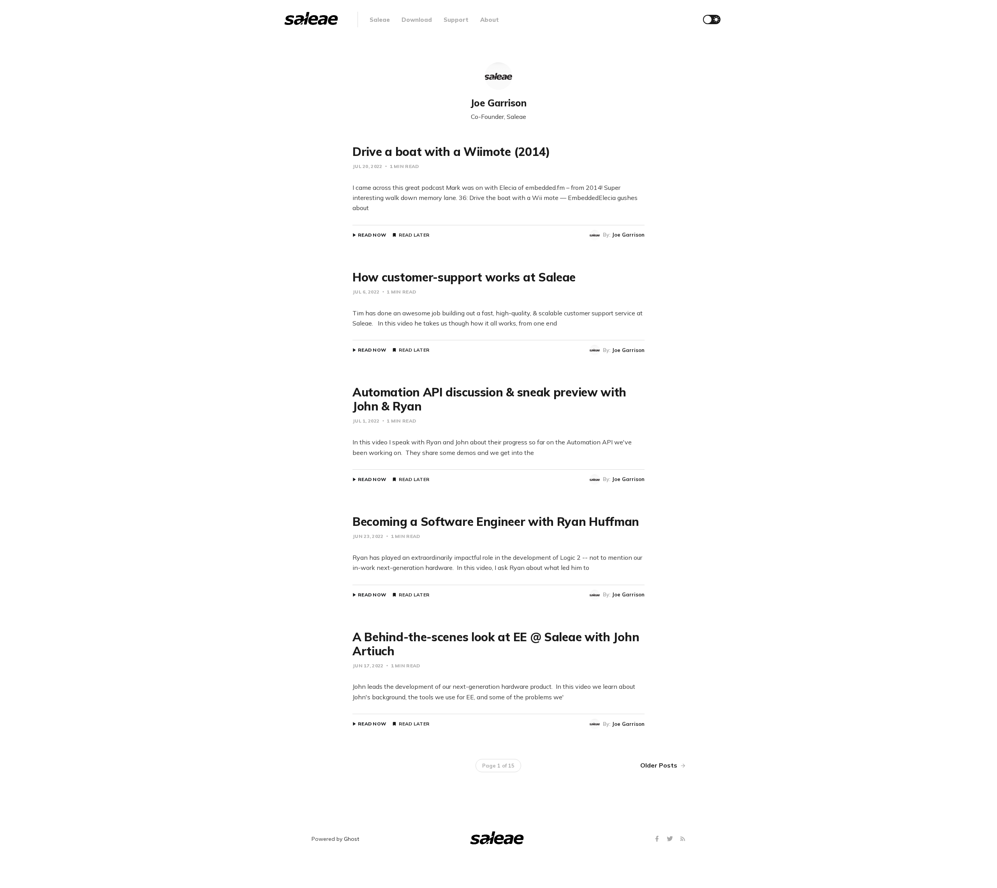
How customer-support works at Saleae (464, 277)
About (489, 19)
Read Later (414, 235)
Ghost (351, 838)
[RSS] (682, 839)
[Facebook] (658, 839)
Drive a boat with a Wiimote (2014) (451, 151)
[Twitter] (670, 839)
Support (456, 19)
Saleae (380, 19)
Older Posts (659, 765)
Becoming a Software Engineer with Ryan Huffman (495, 521)
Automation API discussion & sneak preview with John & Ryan (489, 399)
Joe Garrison (628, 235)
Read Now (372, 235)
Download (417, 19)
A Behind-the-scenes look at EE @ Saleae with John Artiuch (495, 644)
